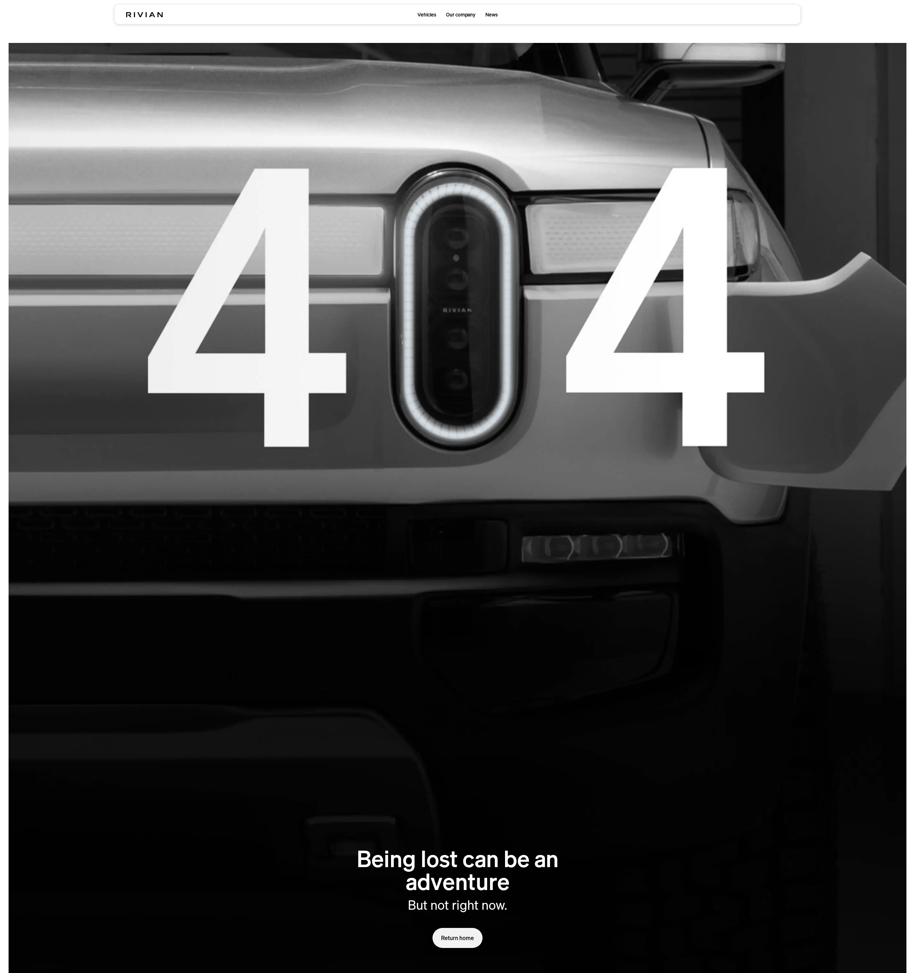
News (491, 14)
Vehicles (426, 14)
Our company (460, 14)
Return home (457, 938)
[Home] (144, 15)
